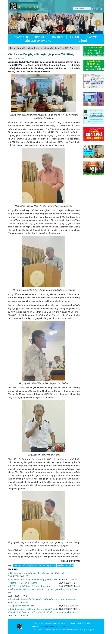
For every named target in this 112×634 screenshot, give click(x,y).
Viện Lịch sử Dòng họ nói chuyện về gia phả (34, 565)
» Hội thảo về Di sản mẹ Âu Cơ (22, 582)
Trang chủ (21, 37)
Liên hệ (83, 40)
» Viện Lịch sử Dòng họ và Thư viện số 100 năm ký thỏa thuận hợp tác (42, 612)
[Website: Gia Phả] (19, 626)
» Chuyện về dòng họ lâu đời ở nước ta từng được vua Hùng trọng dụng (42, 599)
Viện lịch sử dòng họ (38, 40)
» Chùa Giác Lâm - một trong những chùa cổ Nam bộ (33, 609)
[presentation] (14, 23)
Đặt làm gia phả (65, 565)
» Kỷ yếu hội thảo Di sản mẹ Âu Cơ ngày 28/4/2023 (32, 579)
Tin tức (39, 37)
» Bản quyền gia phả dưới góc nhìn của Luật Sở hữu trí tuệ (36, 573)
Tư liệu (74, 37)
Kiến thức (57, 37)
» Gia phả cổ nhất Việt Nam (21, 605)
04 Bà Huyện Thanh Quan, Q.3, (50, 626)
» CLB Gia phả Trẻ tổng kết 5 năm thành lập (29, 586)
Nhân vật (92, 37)
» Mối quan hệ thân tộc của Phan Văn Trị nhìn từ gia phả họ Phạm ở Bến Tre (42, 591)
